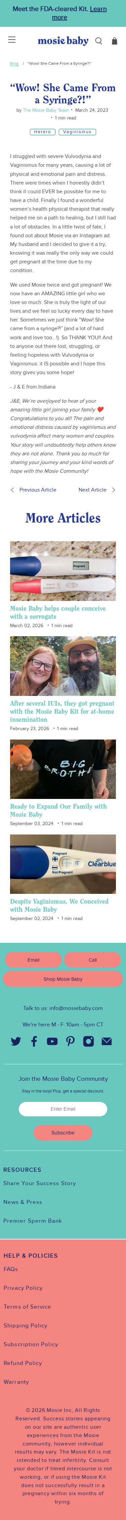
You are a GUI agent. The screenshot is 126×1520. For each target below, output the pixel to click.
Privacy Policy (23, 1288)
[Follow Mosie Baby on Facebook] (34, 1043)
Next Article (93, 490)
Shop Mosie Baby (63, 979)
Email (33, 960)
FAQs (11, 1269)
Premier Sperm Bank (32, 1221)
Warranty (16, 1382)
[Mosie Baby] (63, 41)
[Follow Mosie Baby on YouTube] (52, 1043)
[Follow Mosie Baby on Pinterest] (70, 1043)
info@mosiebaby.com (76, 1008)
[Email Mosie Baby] (106, 1043)
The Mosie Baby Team (45, 110)
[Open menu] (7, 41)
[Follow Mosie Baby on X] (16, 1043)
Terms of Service (27, 1307)
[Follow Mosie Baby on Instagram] (88, 1043)
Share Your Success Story (39, 1183)
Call (93, 960)
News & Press (22, 1202)
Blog (14, 63)
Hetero (42, 132)
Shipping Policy (25, 1325)
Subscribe (63, 1132)
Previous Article (37, 490)
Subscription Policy (31, 1344)
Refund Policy (23, 1363)
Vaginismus (77, 132)
